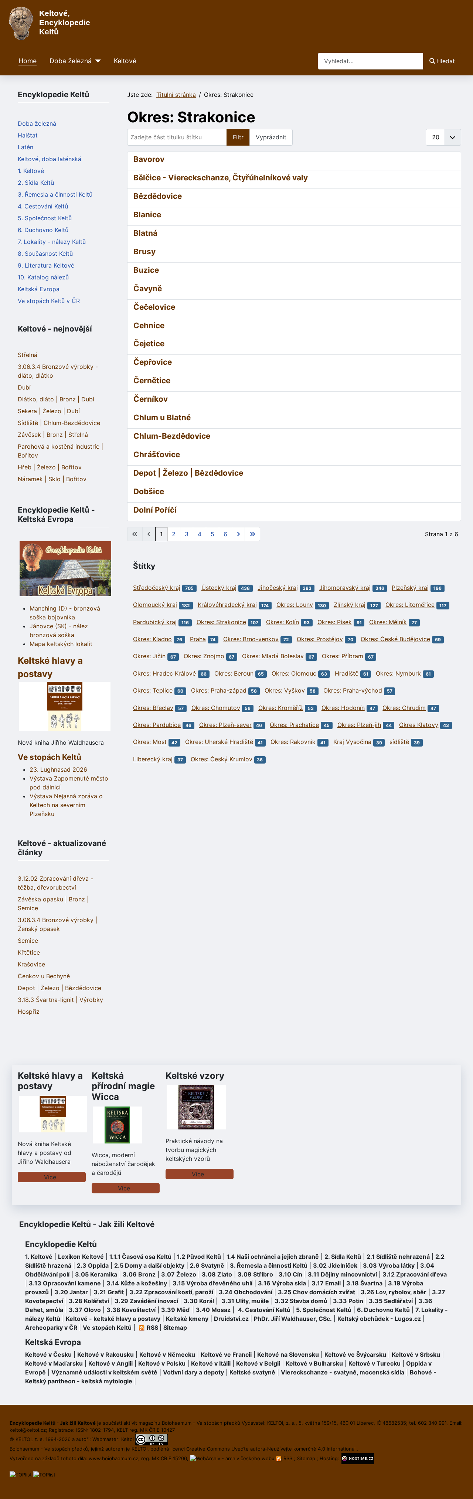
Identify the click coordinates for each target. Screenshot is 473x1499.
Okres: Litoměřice (410, 605)
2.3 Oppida (93, 1265)
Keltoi (127, 1439)
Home (27, 61)
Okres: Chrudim (404, 707)
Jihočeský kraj (278, 587)
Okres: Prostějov (320, 639)
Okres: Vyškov (285, 690)
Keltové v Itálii (211, 1363)
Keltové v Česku (48, 1354)
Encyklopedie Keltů (61, 1244)
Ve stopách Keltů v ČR (49, 301)
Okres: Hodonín (343, 707)
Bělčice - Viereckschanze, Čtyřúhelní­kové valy (220, 177)
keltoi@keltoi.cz (28, 1430)
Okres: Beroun (233, 673)
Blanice (147, 214)
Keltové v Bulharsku (314, 1363)
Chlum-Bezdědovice (171, 436)
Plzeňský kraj (410, 587)
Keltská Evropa (38, 289)
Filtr (238, 137)
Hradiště (346, 673)
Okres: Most (150, 742)
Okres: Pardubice (157, 724)
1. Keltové (31, 170)
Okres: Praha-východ (352, 690)
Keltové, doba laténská (49, 159)
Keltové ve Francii (226, 1354)
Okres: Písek (334, 622)
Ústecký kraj (218, 587)
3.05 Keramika (96, 1274)
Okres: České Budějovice (395, 639)
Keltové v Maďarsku (54, 1363)
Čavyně (147, 288)
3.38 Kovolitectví (131, 1309)
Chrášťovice (156, 454)
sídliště (399, 742)
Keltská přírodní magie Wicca (123, 1086)
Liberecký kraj (153, 759)
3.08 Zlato (217, 1274)
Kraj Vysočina (352, 742)
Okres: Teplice (153, 690)
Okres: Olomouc (294, 673)
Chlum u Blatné (162, 417)
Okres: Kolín (282, 622)
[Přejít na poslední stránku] (252, 534)
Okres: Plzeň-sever (225, 724)
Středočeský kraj (156, 587)
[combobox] (370, 61)
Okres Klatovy (418, 724)
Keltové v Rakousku (105, 1354)
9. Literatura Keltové (46, 265)
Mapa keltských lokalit (61, 643)
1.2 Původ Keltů (199, 1256)
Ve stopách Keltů (49, 757)
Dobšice (148, 491)
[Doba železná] (96, 61)
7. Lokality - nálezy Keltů (52, 241)
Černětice (151, 380)
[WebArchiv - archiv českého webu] (233, 1458)
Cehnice (148, 325)
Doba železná (71, 61)
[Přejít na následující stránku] (238, 534)
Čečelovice (154, 307)
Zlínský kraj (349, 605)
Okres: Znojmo (204, 656)
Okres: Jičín (149, 656)
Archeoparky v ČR (51, 1327)
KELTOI (139, 1449)
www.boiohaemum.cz (113, 1458)
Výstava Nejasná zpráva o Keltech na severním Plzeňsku (66, 805)
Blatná (145, 233)
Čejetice (148, 343)
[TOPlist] (21, 1474)
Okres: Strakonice (221, 622)
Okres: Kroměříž (280, 707)
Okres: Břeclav (153, 707)
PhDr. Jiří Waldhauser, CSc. (293, 1318)
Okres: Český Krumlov (221, 759)
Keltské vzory (195, 1075)
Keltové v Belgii (258, 1363)
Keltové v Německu (167, 1354)
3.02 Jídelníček (335, 1265)
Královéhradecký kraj (227, 605)
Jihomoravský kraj (345, 587)
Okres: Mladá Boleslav (273, 656)
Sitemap (175, 1327)
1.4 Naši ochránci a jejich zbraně (273, 1256)
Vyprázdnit (271, 137)
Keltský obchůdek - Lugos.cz (379, 1318)
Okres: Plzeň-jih (359, 724)
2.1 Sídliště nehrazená (398, 1256)
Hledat (445, 61)
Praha (198, 639)
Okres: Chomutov (215, 707)
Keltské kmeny (187, 1318)
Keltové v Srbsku (416, 1354)
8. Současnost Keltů (45, 253)
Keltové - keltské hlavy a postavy (113, 1318)
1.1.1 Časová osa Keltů (140, 1256)
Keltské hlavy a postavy (50, 1081)
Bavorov (148, 159)
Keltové (125, 61)
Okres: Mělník (388, 622)
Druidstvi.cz (231, 1318)
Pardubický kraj (155, 622)
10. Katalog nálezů (43, 277)
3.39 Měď (175, 1309)
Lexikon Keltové (81, 1256)
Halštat (28, 135)
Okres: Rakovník (293, 742)
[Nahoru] (460, 1485)
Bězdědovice (157, 196)
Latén (25, 147)
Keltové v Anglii (110, 1363)
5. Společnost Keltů (45, 218)
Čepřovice (152, 362)
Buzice (146, 270)
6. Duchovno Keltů (43, 230)
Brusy (144, 251)
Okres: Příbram (342, 656)
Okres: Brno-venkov (251, 639)
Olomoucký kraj (155, 605)
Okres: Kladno (152, 639)
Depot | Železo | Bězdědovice (188, 472)
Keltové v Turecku (374, 1363)
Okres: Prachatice (294, 724)
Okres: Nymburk (398, 673)
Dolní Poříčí (155, 509)
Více (50, 1177)
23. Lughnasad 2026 (58, 769)
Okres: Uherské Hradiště (219, 742)
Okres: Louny (294, 605)
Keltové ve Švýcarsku (355, 1354)
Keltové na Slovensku (288, 1354)
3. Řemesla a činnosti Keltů (55, 194)
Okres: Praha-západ (218, 690)
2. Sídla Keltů (36, 182)
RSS (288, 1458)
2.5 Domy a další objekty (149, 1265)
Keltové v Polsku (162, 1363)
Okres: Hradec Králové (164, 673)
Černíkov (150, 399)
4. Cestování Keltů (43, 206)
